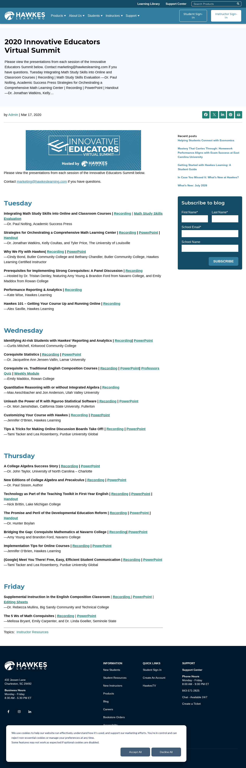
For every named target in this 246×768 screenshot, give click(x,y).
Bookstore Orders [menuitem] (114, 717)
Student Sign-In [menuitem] (152, 669)
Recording (127, 233)
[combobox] (213, 3)
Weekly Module (26, 373)
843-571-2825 (190, 690)
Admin (13, 115)
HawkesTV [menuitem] (149, 685)
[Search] (238, 3)
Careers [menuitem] (108, 709)
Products (57, 15)
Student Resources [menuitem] (114, 677)
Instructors (113, 15)
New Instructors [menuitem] (112, 685)
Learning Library (148, 3)
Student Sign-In (193, 15)
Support (131, 15)
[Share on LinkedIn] (222, 115)
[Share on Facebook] (206, 115)
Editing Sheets (16, 602)
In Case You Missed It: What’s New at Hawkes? (208, 177)
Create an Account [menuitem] (154, 677)
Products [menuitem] (108, 693)
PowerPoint (148, 233)
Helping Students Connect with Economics (206, 140)
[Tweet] (214, 115)
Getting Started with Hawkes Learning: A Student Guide (204, 167)
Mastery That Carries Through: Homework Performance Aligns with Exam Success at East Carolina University (208, 152)
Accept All (135, 752)
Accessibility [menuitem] (110, 725)
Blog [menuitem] (106, 701)
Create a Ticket (191, 703)
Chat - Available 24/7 (194, 697)
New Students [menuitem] (111, 669)
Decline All (166, 752)
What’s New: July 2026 (192, 185)
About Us (75, 15)
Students (94, 15)
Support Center (176, 3)
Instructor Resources (32, 632)
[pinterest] (230, 115)
